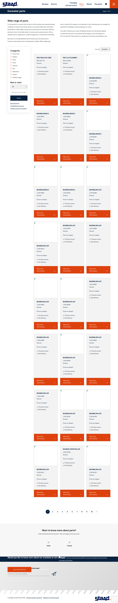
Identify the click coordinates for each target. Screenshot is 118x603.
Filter (14, 60)
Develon (45, 4)
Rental (89, 4)
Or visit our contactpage (40, 569)
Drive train (16, 54)
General (15, 66)
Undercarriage (17, 77)
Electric (54, 4)
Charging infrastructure (71, 4)
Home (104, 11)
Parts (82, 4)
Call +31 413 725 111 (19, 569)
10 (91, 512)
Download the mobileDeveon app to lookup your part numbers (18, 105)
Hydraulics (16, 71)
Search (19, 98)
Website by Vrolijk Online (51, 598)
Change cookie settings (33, 598)
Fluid (14, 63)
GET (14, 68)
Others (15, 74)
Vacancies (98, 4)
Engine (15, 57)
